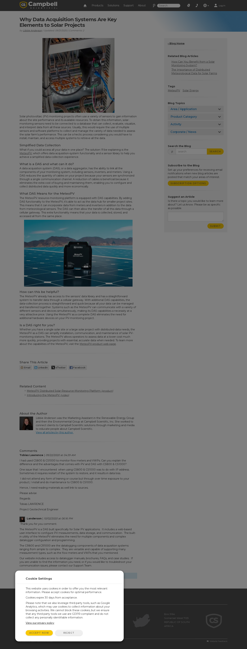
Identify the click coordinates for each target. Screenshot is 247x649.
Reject (68, 632)
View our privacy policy (40, 623)
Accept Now (39, 632)
